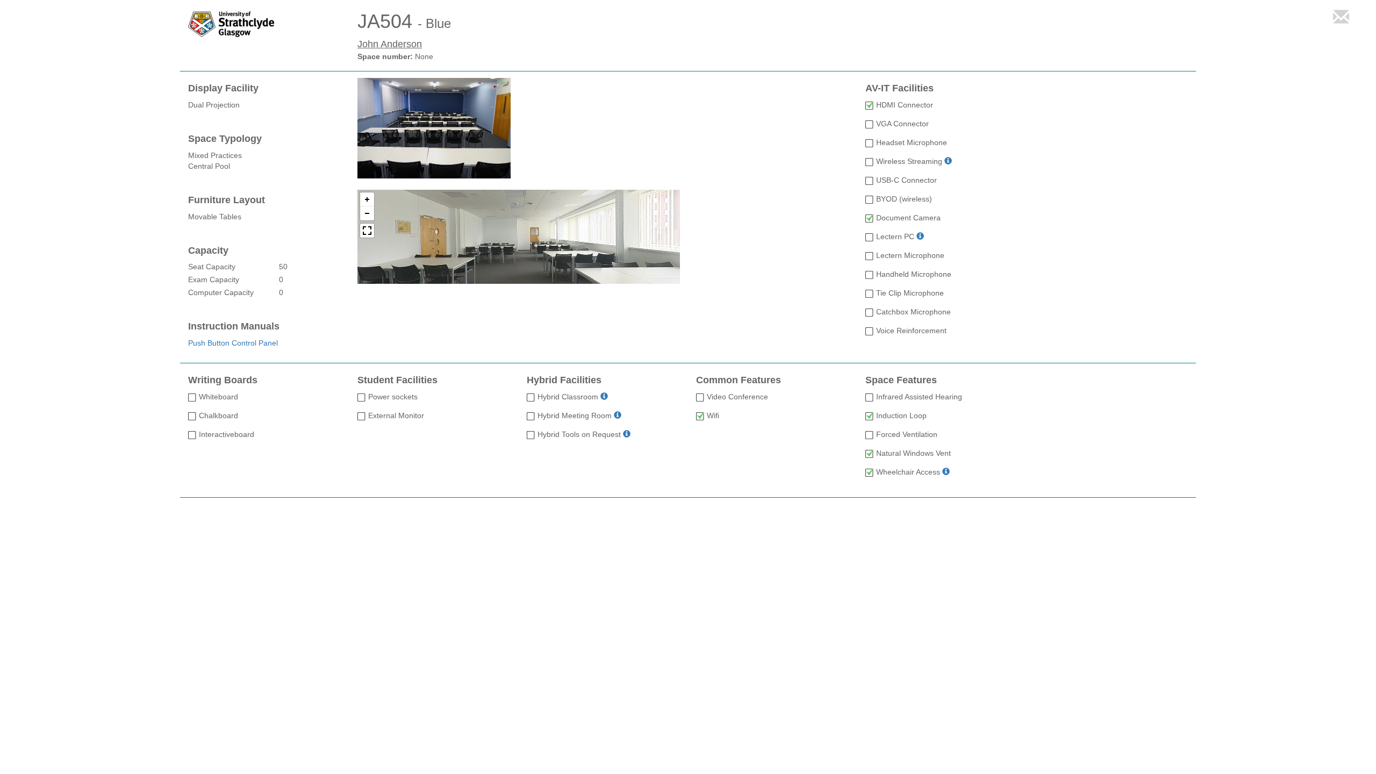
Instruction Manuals (234, 326)
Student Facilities (397, 380)
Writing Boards (222, 380)
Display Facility (223, 88)
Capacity (208, 251)
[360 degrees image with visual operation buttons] (518, 237)
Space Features (901, 380)
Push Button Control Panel (233, 343)
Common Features (738, 380)
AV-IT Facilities (899, 88)
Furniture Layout (226, 200)
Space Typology (225, 139)
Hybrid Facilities (564, 380)
